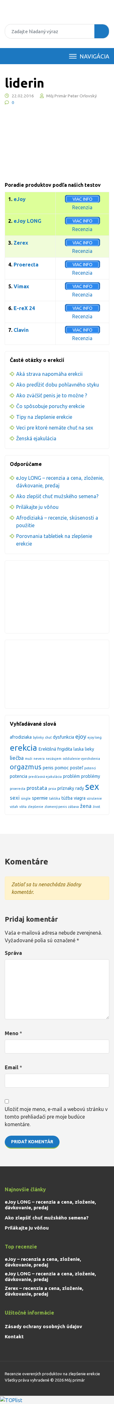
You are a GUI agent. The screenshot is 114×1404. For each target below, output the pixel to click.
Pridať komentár (32, 1141)
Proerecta (26, 264)
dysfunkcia (63, 737)
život (96, 807)
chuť (48, 737)
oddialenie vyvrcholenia (81, 758)
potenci (90, 768)
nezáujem (53, 758)
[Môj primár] (57, 15)
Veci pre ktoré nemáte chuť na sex (54, 427)
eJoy (20, 199)
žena (86, 806)
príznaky (65, 788)
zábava (73, 807)
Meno (11, 1033)
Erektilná (47, 749)
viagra (80, 798)
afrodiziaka (21, 737)
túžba (67, 798)
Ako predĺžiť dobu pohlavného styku (57, 385)
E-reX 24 (24, 308)
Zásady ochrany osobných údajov (43, 1326)
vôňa (23, 807)
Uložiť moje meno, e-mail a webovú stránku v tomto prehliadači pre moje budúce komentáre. (56, 1116)
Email (11, 1067)
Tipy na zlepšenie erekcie (44, 417)
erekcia (23, 747)
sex (92, 786)
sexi (15, 798)
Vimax (21, 286)
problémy (90, 776)
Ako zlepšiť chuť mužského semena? (57, 496)
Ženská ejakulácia (36, 438)
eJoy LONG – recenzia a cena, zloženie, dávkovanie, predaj (50, 1204)
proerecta (17, 789)
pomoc (62, 767)
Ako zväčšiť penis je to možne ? (51, 395)
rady (79, 788)
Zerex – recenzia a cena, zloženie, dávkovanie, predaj (44, 1291)
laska (78, 749)
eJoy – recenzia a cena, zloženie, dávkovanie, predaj (43, 1261)
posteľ (76, 767)
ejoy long (94, 737)
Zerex (21, 243)
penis (48, 767)
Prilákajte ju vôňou (37, 507)
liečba (17, 758)
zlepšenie (35, 807)
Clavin (21, 330)
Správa (13, 953)
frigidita (64, 749)
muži (28, 758)
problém (71, 776)
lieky (89, 749)
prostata (37, 788)
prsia (52, 789)
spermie (40, 798)
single (26, 798)
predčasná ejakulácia (45, 776)
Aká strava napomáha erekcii (49, 374)
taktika (54, 798)
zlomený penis (56, 807)
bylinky (38, 737)
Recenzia (82, 207)
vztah (14, 807)
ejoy (80, 736)
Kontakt (14, 1336)
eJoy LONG (27, 221)
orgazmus (25, 767)
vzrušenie (94, 798)
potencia (18, 776)
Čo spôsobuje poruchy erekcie (50, 406)
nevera (39, 758)
